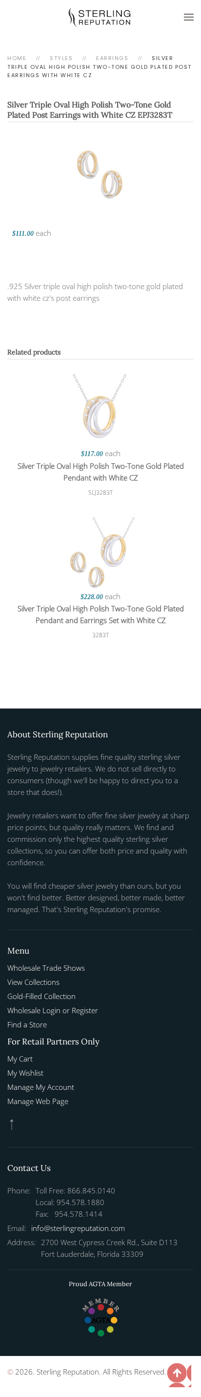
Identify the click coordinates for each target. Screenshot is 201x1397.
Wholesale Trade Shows (46, 968)
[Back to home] (100, 17)
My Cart (20, 1058)
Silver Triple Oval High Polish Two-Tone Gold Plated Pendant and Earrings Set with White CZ (101, 614)
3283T (100, 635)
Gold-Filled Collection (41, 996)
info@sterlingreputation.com (78, 1228)
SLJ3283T (100, 492)
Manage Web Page (37, 1101)
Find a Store (27, 1024)
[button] (189, 17)
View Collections (33, 982)
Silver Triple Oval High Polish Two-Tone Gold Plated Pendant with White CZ (101, 471)
